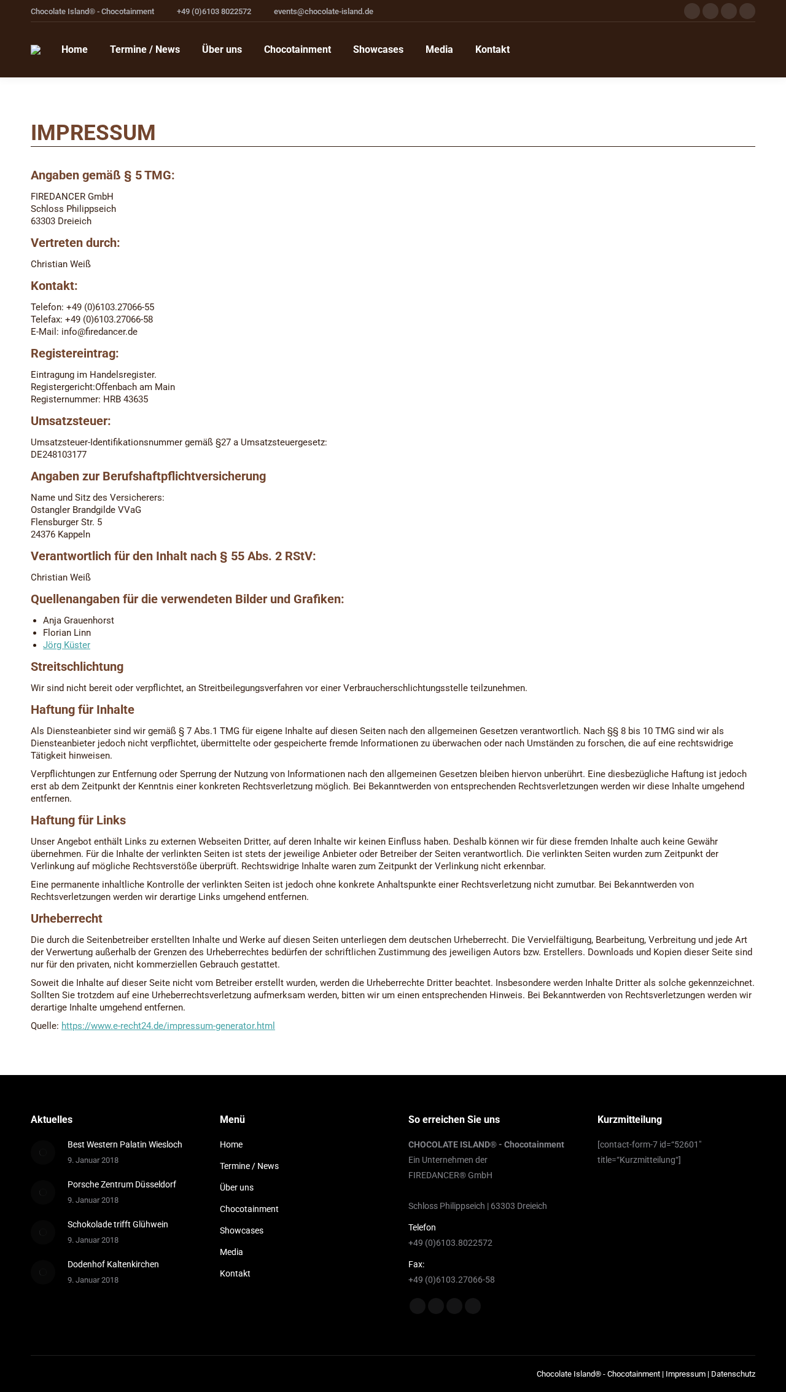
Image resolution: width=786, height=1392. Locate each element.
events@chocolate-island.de (323, 11)
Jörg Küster (66, 645)
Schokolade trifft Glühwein (118, 1224)
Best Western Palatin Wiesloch (125, 1144)
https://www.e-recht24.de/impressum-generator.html (168, 1025)
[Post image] (43, 1152)
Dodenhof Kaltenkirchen (113, 1264)
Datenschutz (733, 1373)
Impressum (686, 1373)
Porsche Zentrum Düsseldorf (122, 1184)
